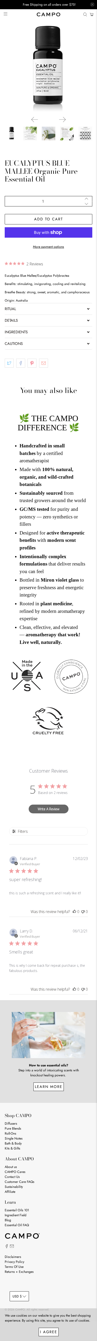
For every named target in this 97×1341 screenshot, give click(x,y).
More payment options (48, 246)
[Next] (62, 119)
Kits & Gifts (12, 1148)
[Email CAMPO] (12, 1247)
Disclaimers (13, 1256)
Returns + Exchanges (19, 1271)
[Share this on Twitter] (9, 363)
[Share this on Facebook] (20, 363)
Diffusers (11, 1123)
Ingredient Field (15, 1215)
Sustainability (14, 1186)
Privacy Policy (14, 1261)
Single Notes (14, 1138)
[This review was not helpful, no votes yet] (83, 911)
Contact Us (12, 1176)
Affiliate (10, 1191)
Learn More (48, 1086)
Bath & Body (13, 1143)
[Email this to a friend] (43, 363)
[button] (48, 309)
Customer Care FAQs (19, 1181)
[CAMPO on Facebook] (7, 1247)
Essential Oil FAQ (17, 1225)
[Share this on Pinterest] (32, 363)
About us (11, 1166)
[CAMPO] (48, 14)
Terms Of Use (14, 1266)
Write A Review (48, 809)
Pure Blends (13, 1128)
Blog (8, 1220)
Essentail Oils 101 (17, 1210)
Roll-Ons (10, 1133)
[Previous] (34, 119)
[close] (92, 4)
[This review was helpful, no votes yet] (74, 911)
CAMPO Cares (15, 1171)
